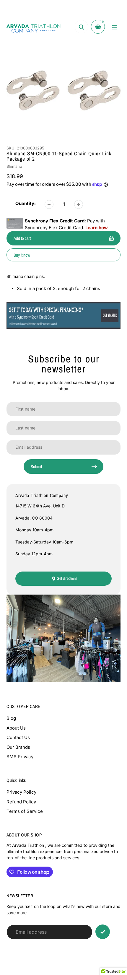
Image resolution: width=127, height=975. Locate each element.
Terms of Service (24, 811)
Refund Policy (21, 802)
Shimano (14, 166)
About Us (16, 728)
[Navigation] (114, 26)
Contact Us (18, 737)
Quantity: (25, 203)
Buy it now (22, 255)
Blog (11, 718)
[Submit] (102, 931)
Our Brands (18, 747)
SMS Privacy (19, 756)
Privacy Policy (21, 792)
